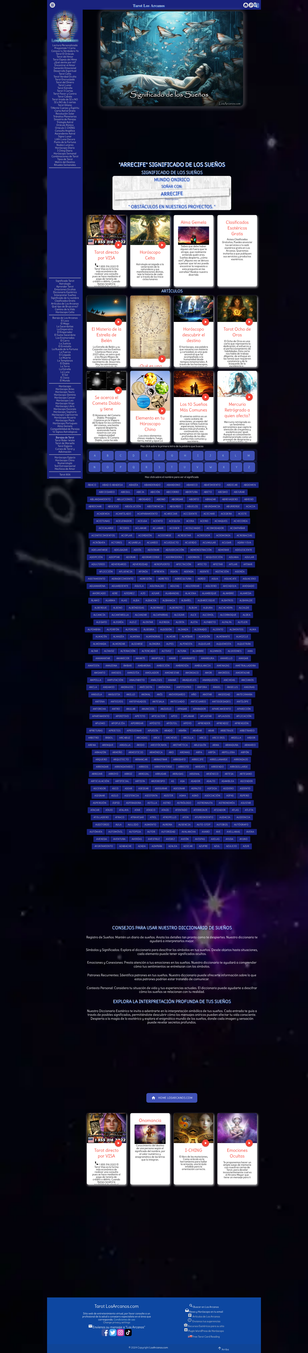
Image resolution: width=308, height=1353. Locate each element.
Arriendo (217, 766)
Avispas (200, 839)
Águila (139, 586)
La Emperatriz (65, 329)
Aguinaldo (157, 586)
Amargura (207, 658)
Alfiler (243, 622)
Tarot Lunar (64, 85)
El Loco (65, 320)
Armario (250, 745)
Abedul (125, 492)
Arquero (101, 759)
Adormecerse (151, 557)
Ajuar (155, 593)
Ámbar (127, 665)
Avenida (101, 839)
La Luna (65, 372)
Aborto (194, 499)
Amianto (99, 672)
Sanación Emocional (65, 68)
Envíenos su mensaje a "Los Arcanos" (116, 1327)
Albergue (100, 607)
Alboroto (176, 607)
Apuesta (153, 730)
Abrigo (249, 499)
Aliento (218, 629)
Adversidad (140, 564)
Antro (116, 708)
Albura (207, 607)
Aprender (204, 723)
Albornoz (156, 607)
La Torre (65, 366)
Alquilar (204, 643)
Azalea (172, 846)
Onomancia (150, 1120)
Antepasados (137, 701)
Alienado (200, 629)
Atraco (119, 817)
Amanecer (122, 658)
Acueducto (171, 542)
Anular (130, 708)
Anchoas (229, 680)
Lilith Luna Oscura (65, 139)
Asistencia (131, 795)
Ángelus (232, 687)
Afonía (143, 571)
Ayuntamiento (104, 846)
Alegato (101, 622)
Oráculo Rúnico (65, 125)
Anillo (130, 694)
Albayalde (246, 600)
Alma (253, 629)
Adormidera (174, 557)
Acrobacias (244, 535)
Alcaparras (160, 614)
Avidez (170, 839)
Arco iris (218, 737)
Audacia (224, 817)
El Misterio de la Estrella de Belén (106, 334)
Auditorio (102, 824)
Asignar (99, 795)
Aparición (244, 708)
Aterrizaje (201, 810)
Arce (156, 737)
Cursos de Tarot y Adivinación (65, 450)
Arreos (143, 766)
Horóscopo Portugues (65, 423)
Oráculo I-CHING (65, 127)
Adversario (118, 564)
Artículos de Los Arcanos (65, 303)
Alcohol (208, 614)
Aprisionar (134, 730)
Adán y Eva (244, 542)
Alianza (183, 629)
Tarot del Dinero (65, 82)
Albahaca (169, 600)
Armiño (117, 752)
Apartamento (100, 716)
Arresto (183, 766)
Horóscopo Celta (65, 312)
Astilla (152, 802)
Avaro (206, 831)
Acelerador (124, 521)
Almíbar (187, 636)
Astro (167, 802)
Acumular (209, 542)
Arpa (199, 752)
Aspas (230, 795)
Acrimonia (223, 535)
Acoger (174, 528)
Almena (135, 636)
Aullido (133, 824)
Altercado (149, 651)
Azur (246, 846)
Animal (146, 694)
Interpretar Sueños (65, 295)
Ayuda (229, 839)
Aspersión (99, 802)
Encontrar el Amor (65, 65)
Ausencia (184, 824)
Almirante (223, 636)
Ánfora (202, 687)
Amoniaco (192, 672)
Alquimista (223, 643)
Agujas (174, 586)
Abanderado (152, 484)
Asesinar (179, 788)
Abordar (177, 499)
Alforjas (131, 629)
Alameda (245, 593)
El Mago (65, 323)
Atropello (169, 817)
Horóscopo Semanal (65, 153)
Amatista (93, 665)
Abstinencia (155, 506)
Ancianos (247, 680)
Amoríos (224, 672)
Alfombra (94, 629)
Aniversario (177, 694)
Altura (182, 651)
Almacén (101, 636)
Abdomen (250, 484)
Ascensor (99, 788)
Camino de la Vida (65, 309)
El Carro (65, 340)
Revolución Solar (65, 113)
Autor (151, 831)
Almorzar (118, 643)
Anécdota (146, 687)
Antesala (158, 701)
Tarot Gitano (65, 105)
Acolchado (193, 528)
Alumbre (198, 651)
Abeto (208, 492)
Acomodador (215, 528)
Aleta (194, 622)
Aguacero (249, 578)
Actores (116, 542)
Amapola (157, 658)
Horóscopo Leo (64, 400)
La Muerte (65, 357)
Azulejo (231, 846)
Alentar (148, 622)
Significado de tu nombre (65, 297)
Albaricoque (206, 600)
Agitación (222, 571)
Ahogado (248, 586)
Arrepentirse (163, 766)
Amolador (152, 672)
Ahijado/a (229, 586)
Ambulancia (203, 665)
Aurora (167, 824)
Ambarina (144, 665)
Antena (99, 701)
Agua (215, 578)
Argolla (125, 745)
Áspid (116, 802)
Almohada (99, 643)
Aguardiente (120, 586)
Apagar (182, 708)
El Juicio (64, 377)
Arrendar (102, 766)
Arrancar (141, 759)
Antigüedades (221, 701)
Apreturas (96, 730)
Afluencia (125, 571)
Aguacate (230, 578)
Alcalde (244, 607)
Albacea (150, 600)
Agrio (202, 578)
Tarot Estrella (65, 88)
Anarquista (209, 680)
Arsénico (212, 773)
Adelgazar (121, 549)
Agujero (211, 586)
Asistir (168, 795)
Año (193, 694)
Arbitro (93, 737)
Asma (182, 795)
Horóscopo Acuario (65, 417)
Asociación (212, 795)
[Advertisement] (65, 222)
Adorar (131, 557)
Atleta (249, 810)
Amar (172, 658)
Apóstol (171, 723)
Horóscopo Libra (65, 406)
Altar (94, 651)
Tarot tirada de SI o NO (65, 99)
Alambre (228, 593)
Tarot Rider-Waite (65, 440)
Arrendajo (241, 759)
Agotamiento (96, 578)
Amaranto (188, 658)
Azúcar (188, 846)
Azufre (203, 846)
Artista (140, 781)
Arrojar (97, 773)
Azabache (125, 846)
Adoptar (114, 557)
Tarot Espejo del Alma (65, 59)
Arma (215, 745)
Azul (217, 846)
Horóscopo (65, 386)
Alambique (209, 593)
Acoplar (126, 535)
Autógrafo (241, 824)
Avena (250, 831)
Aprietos (114, 730)
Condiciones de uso (124, 1319)
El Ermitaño (64, 346)
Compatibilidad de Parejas (64, 429)
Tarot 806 (65, 474)
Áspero (244, 795)
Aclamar (141, 528)
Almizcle (242, 636)
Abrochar (95, 506)
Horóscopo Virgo (64, 403)
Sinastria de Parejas (65, 119)
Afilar (233, 564)
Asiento (245, 788)
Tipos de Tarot (65, 159)
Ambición (163, 665)
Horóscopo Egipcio (65, 457)
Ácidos (124, 528)
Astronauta (204, 802)
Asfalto (196, 788)
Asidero (228, 788)
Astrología (65, 283)
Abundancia (212, 506)
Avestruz (154, 839)
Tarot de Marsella (65, 443)
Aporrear (137, 723)
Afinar (247, 564)
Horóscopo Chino (65, 460)
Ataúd (165, 810)
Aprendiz (223, 723)
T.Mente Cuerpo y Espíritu (65, 108)
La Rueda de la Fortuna (65, 349)
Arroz (128, 773)
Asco (115, 788)
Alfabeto (210, 622)
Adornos (194, 557)
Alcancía (99, 614)
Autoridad (168, 831)
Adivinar (153, 549)
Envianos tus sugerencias (204, 1321)
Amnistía (133, 672)
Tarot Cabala (65, 96)
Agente (204, 571)
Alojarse (137, 643)
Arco (202, 737)
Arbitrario (247, 730)
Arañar (197, 730)
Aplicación (243, 716)
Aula (118, 824)
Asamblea (228, 781)
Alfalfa (227, 622)
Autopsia (135, 831)
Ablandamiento (100, 499)
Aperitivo (122, 716)
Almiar (171, 636)
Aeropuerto (162, 564)
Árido (141, 745)
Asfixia (212, 788)
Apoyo (187, 723)
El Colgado (65, 354)
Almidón (204, 636)
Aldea (246, 614)
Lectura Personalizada (65, 45)
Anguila (96, 694)
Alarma (110, 600)
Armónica (156, 752)
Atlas (235, 810)
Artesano (246, 773)
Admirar (223, 549)
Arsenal (194, 773)
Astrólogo (184, 802)
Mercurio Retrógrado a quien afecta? (237, 410)
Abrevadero (230, 499)
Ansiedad (224, 694)
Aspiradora (133, 802)
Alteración (127, 651)
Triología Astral (65, 122)
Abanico (192, 484)
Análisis (156, 680)
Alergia (164, 622)
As (172, 781)
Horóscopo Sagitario (64, 411)
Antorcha (99, 708)
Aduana (233, 557)
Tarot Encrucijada (65, 79)
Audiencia (243, 817)
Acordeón (145, 535)
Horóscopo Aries (65, 389)
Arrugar (160, 773)
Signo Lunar (65, 136)
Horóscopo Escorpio (65, 409)
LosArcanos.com (158, 1347)
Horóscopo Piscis (65, 420)
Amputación (115, 680)
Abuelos (192, 506)
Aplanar (188, 716)
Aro (171, 752)
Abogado (145, 499)
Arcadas (142, 737)
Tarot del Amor (65, 56)
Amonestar (172, 672)
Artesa (229, 773)
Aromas (185, 752)
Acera (190, 521)
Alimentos (236, 629)
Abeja (140, 492)
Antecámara (244, 694)
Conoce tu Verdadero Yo (65, 51)
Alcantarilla (120, 614)
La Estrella (65, 369)
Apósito (155, 723)
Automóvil (115, 831)
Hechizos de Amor (65, 468)
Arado (168, 730)
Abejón (155, 492)
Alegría (118, 622)
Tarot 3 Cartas (65, 90)
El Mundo (65, 380)
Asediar (143, 788)
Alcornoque (228, 614)
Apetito (140, 716)
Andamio (109, 687)
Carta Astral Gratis (65, 110)
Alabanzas (172, 593)
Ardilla (236, 737)
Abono (161, 499)
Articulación (100, 781)
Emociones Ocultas (65, 289)
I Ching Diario (65, 150)
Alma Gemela (64, 426)
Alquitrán (244, 643)
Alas (124, 600)
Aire (115, 593)
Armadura (231, 745)
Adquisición (214, 557)
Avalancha (189, 831)
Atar (137, 810)
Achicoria (241, 521)
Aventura (119, 839)
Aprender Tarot (65, 286)
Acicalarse (106, 528)
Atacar (95, 810)
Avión (185, 839)
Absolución (133, 506)
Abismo (223, 492)
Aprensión (242, 723)
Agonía (239, 571)
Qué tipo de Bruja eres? (65, 306)
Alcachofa (226, 607)
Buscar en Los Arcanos (204, 1306)
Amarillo (226, 658)
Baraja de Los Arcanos (65, 317)
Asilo (114, 795)
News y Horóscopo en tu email (204, 1311)
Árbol (109, 737)
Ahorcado (99, 593)
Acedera (226, 513)
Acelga (142, 521)
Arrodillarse (239, 766)
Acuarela (134, 542)
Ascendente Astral (65, 133)
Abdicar (232, 484)
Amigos (116, 672)
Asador (195, 781)
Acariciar (170, 513)
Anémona (164, 687)
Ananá (172, 680)
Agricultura (183, 578)
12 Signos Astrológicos (65, 431)
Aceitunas (103, 521)
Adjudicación (175, 549)
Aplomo (100, 723)
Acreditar (184, 535)
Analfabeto (137, 680)
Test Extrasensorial (64, 466)
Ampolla (95, 680)
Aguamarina (97, 586)
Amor (208, 672)
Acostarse (164, 535)
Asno (195, 795)
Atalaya (124, 810)
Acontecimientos (103, 535)
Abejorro (172, 492)
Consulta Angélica (65, 130)
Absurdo (175, 506)
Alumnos (216, 651)
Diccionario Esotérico (65, 292)
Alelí (133, 622)
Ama (250, 651)
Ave (218, 831)
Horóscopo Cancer (64, 397)
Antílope (242, 701)
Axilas (215, 839)
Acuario (152, 542)
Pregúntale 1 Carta (64, 48)
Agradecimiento (123, 578)
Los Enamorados (65, 337)
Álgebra (148, 629)
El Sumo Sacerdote (65, 335)
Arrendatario (124, 766)
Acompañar (237, 528)
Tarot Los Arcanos (149, 5)
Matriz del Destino (65, 162)
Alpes (170, 643)
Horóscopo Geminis (65, 394)
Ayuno (244, 839)
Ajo (143, 593)
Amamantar (103, 658)
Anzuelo (166, 708)
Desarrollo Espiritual (65, 70)
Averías (137, 839)
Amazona (111, 665)
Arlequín (200, 745)
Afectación (183, 564)
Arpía (211, 752)
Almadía (118, 636)
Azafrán (157, 846)
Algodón (166, 629)
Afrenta (159, 571)
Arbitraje (227, 730)
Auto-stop (204, 824)
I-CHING (193, 1150)
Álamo (95, 600)
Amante (140, 658)
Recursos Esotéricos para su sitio (204, 1326)
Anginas (249, 687)
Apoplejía (118, 723)
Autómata (96, 831)
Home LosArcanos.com (171, 1098)
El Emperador (65, 332)
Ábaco (92, 484)
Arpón (245, 752)
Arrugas (178, 773)
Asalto (211, 781)
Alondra (154, 643)
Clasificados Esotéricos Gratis (237, 228)
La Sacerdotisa (65, 326)
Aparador (199, 708)
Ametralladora (245, 665)
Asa (182, 781)
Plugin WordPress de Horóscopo (204, 1331)
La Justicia (65, 343)
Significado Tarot (65, 280)
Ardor (251, 737)
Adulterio (98, 564)
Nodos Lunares (65, 145)
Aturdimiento (204, 817)
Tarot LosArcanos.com (116, 1306)
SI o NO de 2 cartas (65, 102)
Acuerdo (191, 542)
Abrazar (210, 499)
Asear (128, 788)
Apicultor (158, 716)
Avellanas (233, 831)
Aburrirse (233, 506)
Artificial (122, 781)
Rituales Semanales (65, 164)
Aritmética (180, 745)
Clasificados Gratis (65, 300)
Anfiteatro (183, 687)
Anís (160, 694)
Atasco (150, 810)
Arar (211, 730)
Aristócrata (159, 745)
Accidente (190, 513)
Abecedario (107, 492)
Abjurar (239, 492)
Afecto (202, 564)
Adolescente (243, 549)
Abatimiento (212, 484)
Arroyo (113, 773)
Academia (103, 513)
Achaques (221, 521)
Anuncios (148, 708)
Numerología (65, 463)
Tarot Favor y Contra (64, 93)
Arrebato (179, 759)
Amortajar (243, 672)
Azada (142, 846)
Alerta (180, 622)
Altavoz (109, 651)
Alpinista (186, 643)
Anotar (207, 694)
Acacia (250, 506)
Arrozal (143, 773)
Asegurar (161, 788)
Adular (249, 557)
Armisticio (136, 752)
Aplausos (224, 716)
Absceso (113, 506)
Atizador (220, 810)
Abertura (191, 492)
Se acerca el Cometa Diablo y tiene (106, 403)
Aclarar (158, 528)
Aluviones (235, 651)
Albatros (227, 600)
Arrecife (198, 759)
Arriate (200, 766)
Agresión (146, 578)
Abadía (133, 484)
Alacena (190, 593)
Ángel (217, 687)
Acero (204, 521)
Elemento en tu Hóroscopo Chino (150, 423)
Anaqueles (189, 680)
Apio (174, 716)
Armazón (100, 752)
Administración (201, 549)
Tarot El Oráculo (65, 53)
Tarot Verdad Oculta (65, 76)
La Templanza (65, 360)
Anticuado (177, 701)
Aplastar (206, 716)
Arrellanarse (219, 759)
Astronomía (227, 802)
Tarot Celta (65, 73)
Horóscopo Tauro (65, 391)
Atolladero (101, 817)
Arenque (108, 745)
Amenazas (223, 665)
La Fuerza (65, 352)
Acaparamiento (147, 513)
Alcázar (179, 614)
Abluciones (124, 499)
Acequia (174, 521)
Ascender (246, 781)
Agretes (163, 578)
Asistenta (151, 795)
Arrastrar (160, 759)
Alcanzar (141, 614)
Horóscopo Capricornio (65, 414)
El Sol (65, 374)
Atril (153, 817)
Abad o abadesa (112, 484)
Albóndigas (136, 607)
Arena (92, 745)
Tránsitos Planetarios (64, 116)
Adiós (137, 549)
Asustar (246, 802)
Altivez (166, 651)
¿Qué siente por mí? (65, 62)
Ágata (174, 571)
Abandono (173, 484)
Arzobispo (158, 781)
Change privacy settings (116, 1322)
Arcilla (188, 737)
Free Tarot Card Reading (206, 1336)
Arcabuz (124, 737)
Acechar (209, 513)
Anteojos (117, 701)
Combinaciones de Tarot (65, 156)
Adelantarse (99, 549)
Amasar (243, 658)
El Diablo (65, 363)
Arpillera (228, 752)
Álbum (193, 607)
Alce (193, 614)
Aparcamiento (221, 708)
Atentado (181, 810)
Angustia (114, 694)
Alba (136, 600)
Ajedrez (129, 593)
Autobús (222, 824)
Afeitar (218, 564)
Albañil (186, 600)
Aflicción (106, 571)
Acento (158, 521)
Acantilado (123, 513)
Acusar (226, 542)
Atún (186, 817)
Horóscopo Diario (65, 147)
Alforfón (113, 629)
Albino (117, 607)
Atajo (109, 810)
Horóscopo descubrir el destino (193, 334)
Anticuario (198, 701)
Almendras (153, 636)
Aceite (242, 513)
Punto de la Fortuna (65, 142)
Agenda (189, 571)
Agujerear (192, 586)
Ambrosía (182, 665)
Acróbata (99, 542)
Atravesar (137, 817)
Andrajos (127, 687)
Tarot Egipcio (65, 446)
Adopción (96, 557)
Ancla (93, 687)
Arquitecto (121, 759)
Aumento (150, 824)
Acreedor (203, 535)
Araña (182, 730)
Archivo (171, 737)
